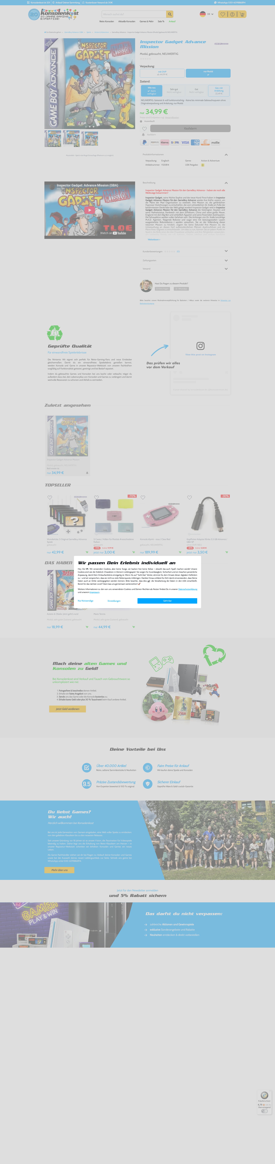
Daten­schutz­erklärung (187, 589)
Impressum (94, 592)
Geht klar (167, 600)
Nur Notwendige (85, 600)
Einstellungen (114, 600)
